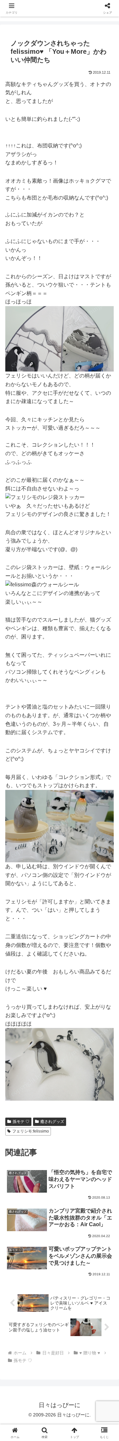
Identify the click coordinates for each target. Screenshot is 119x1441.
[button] (106, 1037)
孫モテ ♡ (21, 1121)
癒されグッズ (52, 1121)
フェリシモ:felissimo (30, 1131)
